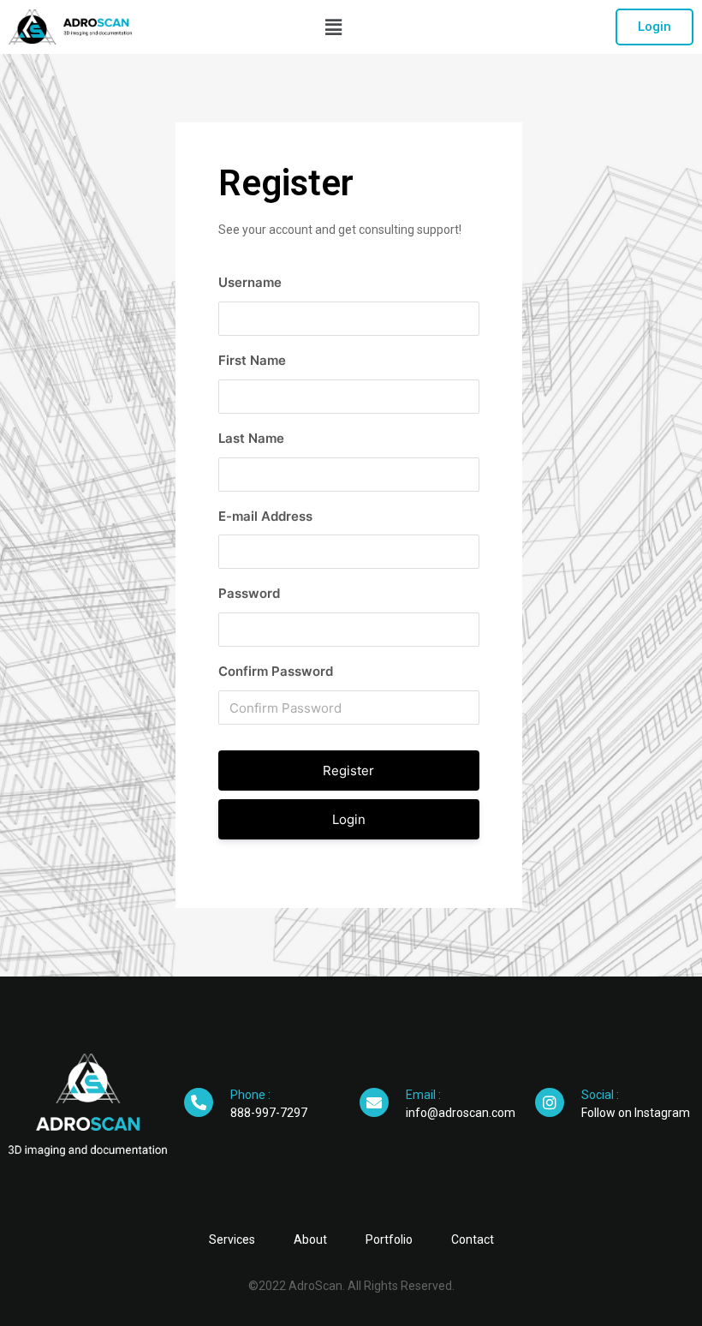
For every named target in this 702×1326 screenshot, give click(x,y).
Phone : (250, 1095)
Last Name (251, 438)
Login (349, 819)
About (310, 1239)
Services (232, 1239)
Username (250, 282)
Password (249, 593)
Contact (472, 1239)
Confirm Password (275, 671)
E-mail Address (265, 516)
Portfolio (389, 1239)
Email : (423, 1095)
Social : (600, 1095)
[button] (654, 27)
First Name (252, 360)
